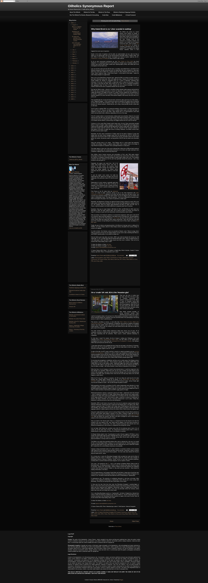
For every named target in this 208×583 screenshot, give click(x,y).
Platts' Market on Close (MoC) (125, 61)
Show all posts (125, 21)
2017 (72, 81)
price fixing (96, 261)
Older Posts (135, 521)
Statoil (95, 515)
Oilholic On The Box (89, 12)
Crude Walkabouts (117, 15)
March (74, 58)
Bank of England (99, 512)
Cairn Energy (116, 217)
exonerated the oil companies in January (122, 341)
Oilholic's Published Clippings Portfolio (124, 12)
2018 (72, 79)
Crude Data (105, 15)
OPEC (102, 514)
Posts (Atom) (118, 526)
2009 (72, 99)
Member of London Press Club (77, 318)
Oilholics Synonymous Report (91, 6)
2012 (72, 92)
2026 (72, 22)
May (73, 54)
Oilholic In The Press (104, 12)
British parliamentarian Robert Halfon (109, 339)
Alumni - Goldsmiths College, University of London (76, 326)
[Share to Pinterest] (136, 255)
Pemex (124, 259)
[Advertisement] (115, 274)
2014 (72, 88)
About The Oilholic (75, 12)
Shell (92, 515)
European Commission (121, 512)
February (74, 60)
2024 (72, 68)
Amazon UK (72, 306)
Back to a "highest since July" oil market (76, 28)
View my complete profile (75, 228)
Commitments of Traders (116, 257)
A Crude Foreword (131, 15)
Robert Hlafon (128, 514)
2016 (72, 83)
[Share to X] (133, 255)
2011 (72, 94)
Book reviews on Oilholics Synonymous (75, 303)
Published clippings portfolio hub (77, 287)
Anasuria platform (99, 257)
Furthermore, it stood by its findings (99, 58)
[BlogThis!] (131, 255)
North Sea (116, 259)
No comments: (121, 255)
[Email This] (130, 255)
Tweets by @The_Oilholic (75, 159)
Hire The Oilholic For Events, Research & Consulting (84, 15)
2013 (72, 90)
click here (108, 244)
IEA (135, 512)
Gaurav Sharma (75, 172)
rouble (101, 261)
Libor (109, 259)
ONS (99, 514)
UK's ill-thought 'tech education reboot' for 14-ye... (76, 45)
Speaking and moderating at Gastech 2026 (76, 33)
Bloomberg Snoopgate (108, 512)
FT (108, 463)
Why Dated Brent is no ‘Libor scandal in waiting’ (111, 29)
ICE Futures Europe (102, 259)
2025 (72, 65)
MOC (92, 514)
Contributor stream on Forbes (76, 294)
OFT (121, 259)
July (73, 49)
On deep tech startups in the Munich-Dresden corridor (77, 38)
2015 (72, 85)
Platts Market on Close (131, 259)
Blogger (121, 579)
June (73, 52)
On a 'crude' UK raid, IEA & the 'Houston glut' (110, 292)
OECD (95, 514)
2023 (72, 70)
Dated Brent (125, 257)
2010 (72, 96)
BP (115, 512)
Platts (105, 514)
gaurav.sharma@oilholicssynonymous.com (106, 247)
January (74, 63)
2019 (72, 77)
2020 (72, 74)
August (74, 24)
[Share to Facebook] (134, 255)
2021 (72, 72)
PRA (92, 261)
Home (111, 521)
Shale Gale (134, 514)
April (73, 56)
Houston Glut (131, 512)
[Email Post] (127, 255)
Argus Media (107, 257)
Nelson (112, 259)
